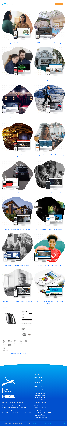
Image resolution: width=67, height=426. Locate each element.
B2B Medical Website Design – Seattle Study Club (16, 282)
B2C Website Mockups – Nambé (16, 327)
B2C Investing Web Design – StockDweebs (16, 245)
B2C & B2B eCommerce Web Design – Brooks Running (48, 281)
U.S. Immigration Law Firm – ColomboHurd (16, 97)
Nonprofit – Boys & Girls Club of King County (49, 265)
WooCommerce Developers (41, 417)
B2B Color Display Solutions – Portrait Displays (48, 210)
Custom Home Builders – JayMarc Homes (16, 210)
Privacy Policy (33, 423)
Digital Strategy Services (40, 414)
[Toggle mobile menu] (52, 4)
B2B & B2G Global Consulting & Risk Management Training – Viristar (48, 97)
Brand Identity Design (40, 410)
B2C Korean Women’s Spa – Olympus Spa (48, 23)
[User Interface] (17, 25)
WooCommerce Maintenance (42, 406)
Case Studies (46, 249)
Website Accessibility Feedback (49, 423)
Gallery (18, 23)
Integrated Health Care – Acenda (16, 23)
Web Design (11, 27)
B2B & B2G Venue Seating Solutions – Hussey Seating (16, 135)
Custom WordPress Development (43, 412)
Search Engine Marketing (41, 409)
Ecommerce (56, 65)
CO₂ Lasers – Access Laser (16, 59)
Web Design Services (39, 415)
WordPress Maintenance (40, 407)
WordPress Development (18, 27)
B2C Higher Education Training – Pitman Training (48, 135)
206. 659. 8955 (39, 378)
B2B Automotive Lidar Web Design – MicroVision (16, 173)
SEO (25, 27)
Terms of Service (40, 423)
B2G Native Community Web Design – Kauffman (48, 173)
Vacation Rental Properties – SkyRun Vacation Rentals (48, 59)
